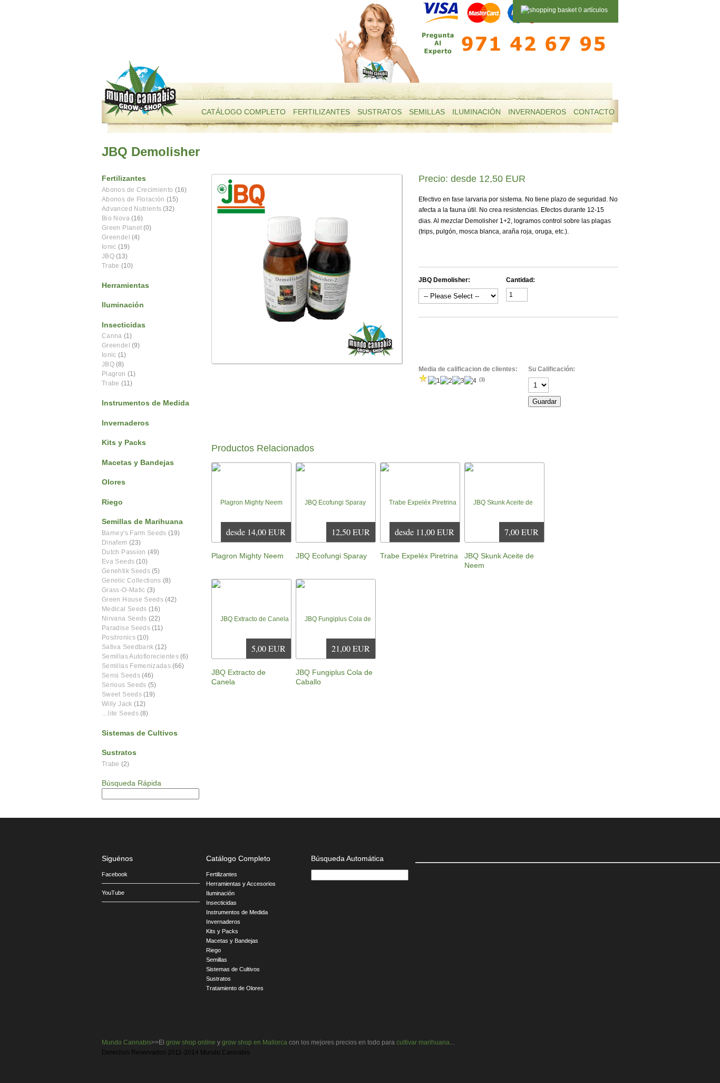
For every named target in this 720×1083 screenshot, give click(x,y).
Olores (113, 482)
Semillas (427, 112)
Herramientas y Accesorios (241, 884)
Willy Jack (117, 704)
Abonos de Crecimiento (137, 190)
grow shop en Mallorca (254, 1042)
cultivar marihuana (423, 1042)
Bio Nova (116, 218)
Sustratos (379, 112)
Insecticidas (123, 325)
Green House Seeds (132, 599)
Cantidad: (520, 280)
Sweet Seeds (122, 694)
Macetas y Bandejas (138, 462)
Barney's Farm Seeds (134, 533)
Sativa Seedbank (127, 647)
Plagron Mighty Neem (247, 556)
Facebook (115, 874)
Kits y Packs (124, 442)
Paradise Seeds (126, 628)
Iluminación (476, 112)
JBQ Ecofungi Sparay (331, 556)
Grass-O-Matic (123, 590)
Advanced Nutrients (131, 208)
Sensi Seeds (121, 675)
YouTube (113, 892)
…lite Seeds (120, 713)
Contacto (594, 112)
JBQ (108, 256)
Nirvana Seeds (124, 618)
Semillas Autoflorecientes (140, 656)
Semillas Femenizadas (136, 666)
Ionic (109, 246)
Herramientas (125, 285)
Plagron (114, 374)
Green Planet (122, 227)
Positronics (118, 637)
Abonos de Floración (133, 199)
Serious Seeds (124, 685)
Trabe (111, 265)
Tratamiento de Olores (235, 988)
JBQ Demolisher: (444, 280)
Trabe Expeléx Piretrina (419, 556)
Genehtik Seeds (126, 571)
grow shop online (191, 1042)
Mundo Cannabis (126, 1042)
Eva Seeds (118, 561)
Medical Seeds (124, 609)
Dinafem (115, 542)
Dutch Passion (124, 552)
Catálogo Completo (243, 112)
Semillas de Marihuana (142, 521)
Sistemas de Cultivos (140, 733)
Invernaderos (537, 112)
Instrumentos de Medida (145, 403)
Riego (112, 502)
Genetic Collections (131, 580)
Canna (112, 336)
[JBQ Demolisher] (306, 269)
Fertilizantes (321, 112)
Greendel (116, 237)
